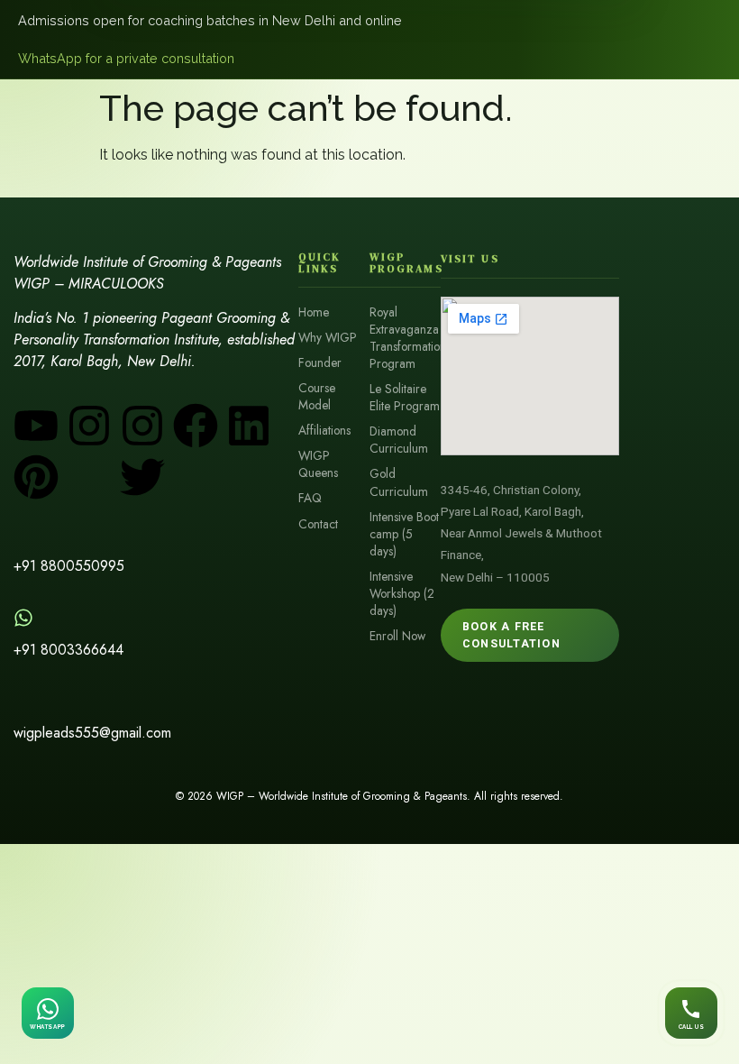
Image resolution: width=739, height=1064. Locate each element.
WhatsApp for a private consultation (126, 58)
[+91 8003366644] (23, 618)
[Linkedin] (248, 425)
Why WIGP (327, 337)
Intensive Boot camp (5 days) (404, 534)
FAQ (310, 498)
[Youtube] (36, 425)
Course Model (316, 397)
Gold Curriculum (399, 482)
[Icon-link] (195, 477)
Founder (320, 362)
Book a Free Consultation (511, 634)
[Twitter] (142, 477)
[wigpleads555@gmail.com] (23, 701)
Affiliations (324, 430)
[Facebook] (195, 425)
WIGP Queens (318, 464)
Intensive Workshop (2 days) (402, 593)
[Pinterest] (36, 477)
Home (313, 312)
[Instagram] (89, 425)
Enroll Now (397, 636)
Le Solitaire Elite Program (405, 398)
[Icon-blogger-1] (89, 477)
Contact (318, 524)
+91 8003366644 (68, 649)
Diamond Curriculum (399, 440)
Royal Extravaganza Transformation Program (405, 338)
